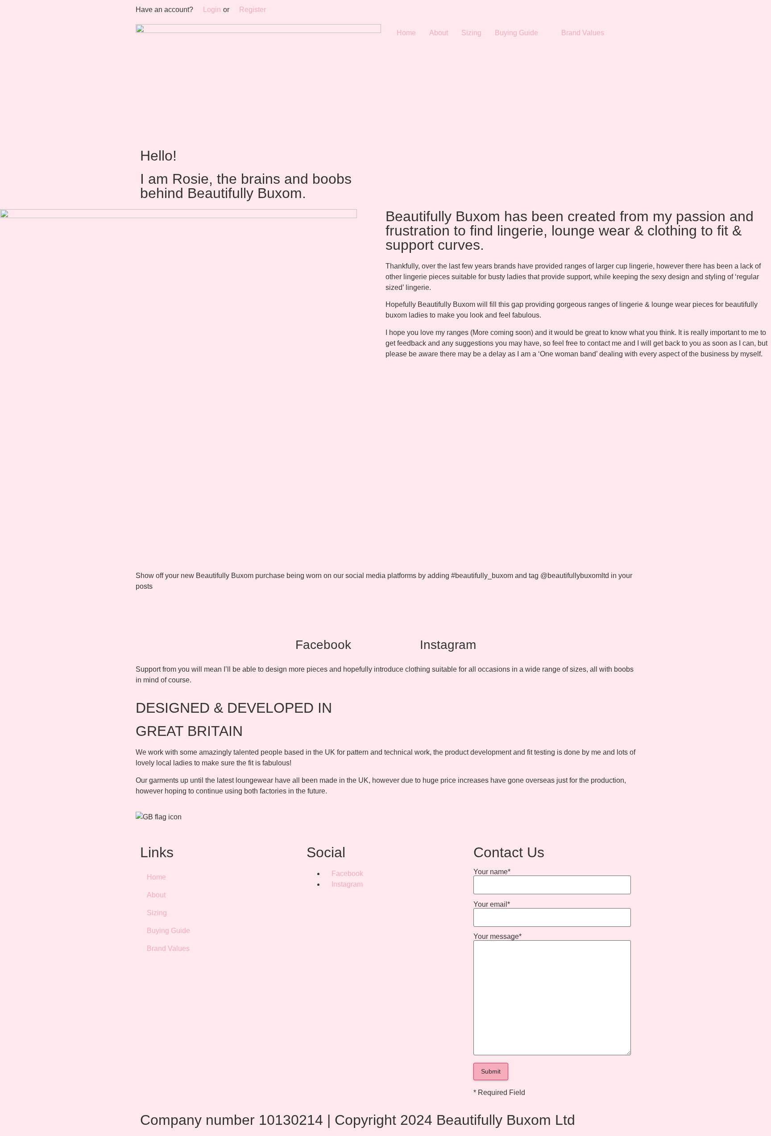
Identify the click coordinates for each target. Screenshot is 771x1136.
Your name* (491, 872)
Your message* (497, 936)
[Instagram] (448, 622)
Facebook (323, 645)
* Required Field (499, 1092)
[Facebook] (323, 622)
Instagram (448, 645)
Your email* (491, 904)
